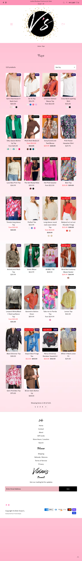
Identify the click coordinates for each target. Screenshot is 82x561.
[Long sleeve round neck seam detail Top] (50, 208)
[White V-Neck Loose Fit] (68, 340)
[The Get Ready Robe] (32, 169)
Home (39, 46)
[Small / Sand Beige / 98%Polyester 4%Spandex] (11, 107)
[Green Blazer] (32, 255)
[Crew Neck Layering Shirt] (68, 85)
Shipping (41, 454)
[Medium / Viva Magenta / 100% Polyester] (19, 149)
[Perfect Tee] (32, 208)
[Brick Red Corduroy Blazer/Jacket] (68, 255)
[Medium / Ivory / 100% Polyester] (11, 149)
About (41, 432)
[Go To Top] (32, 85)
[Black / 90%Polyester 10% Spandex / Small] (31, 149)
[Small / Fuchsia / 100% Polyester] (33, 105)
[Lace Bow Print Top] (14, 169)
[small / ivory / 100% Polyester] (16, 149)
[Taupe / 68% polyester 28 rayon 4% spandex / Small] (51, 236)
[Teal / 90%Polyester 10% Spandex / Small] (33, 149)
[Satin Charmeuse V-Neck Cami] (14, 85)
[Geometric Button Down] (32, 297)
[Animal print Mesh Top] (14, 255)
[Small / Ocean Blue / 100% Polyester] (31, 105)
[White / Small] (29, 228)
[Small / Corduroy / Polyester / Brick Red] (68, 278)
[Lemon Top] (68, 297)
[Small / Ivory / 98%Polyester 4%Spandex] (14, 107)
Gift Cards (41, 436)
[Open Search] (63, 3)
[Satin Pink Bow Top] (14, 377)
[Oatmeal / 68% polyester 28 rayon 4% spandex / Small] (49, 236)
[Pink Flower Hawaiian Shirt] (68, 127)
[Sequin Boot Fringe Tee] (32, 340)
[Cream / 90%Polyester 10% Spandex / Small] (36, 149)
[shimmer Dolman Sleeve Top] (50, 85)
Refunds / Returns (41, 457)
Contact (41, 429)
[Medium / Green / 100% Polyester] (8, 149)
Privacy (41, 464)
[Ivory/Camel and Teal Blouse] (50, 127)
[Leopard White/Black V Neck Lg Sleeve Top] (14, 297)
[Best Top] (68, 169)
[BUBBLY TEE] (50, 255)
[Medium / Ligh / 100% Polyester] (14, 149)
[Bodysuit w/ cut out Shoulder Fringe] (68, 208)
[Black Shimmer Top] (14, 340)
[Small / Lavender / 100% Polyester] (36, 105)
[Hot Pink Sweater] (50, 169)
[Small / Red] (67, 231)
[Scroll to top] (78, 557)
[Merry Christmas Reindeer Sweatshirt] (50, 340)
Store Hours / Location (41, 439)
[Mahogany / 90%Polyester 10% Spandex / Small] (28, 149)
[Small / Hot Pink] (31, 189)
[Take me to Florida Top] (50, 297)
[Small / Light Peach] (70, 231)
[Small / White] (67, 107)
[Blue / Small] (32, 228)
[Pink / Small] (35, 228)
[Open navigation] (11, 24)
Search (41, 443)
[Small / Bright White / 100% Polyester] (28, 105)
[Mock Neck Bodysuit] (32, 127)
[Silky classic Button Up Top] (14, 127)
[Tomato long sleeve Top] (14, 208)
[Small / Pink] (50, 320)
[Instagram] (6, 2)
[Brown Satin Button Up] (32, 377)
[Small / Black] (70, 107)
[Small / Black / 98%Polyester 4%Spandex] (16, 107)
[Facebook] (3, 2)
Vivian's (21, 511)
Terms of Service (41, 461)
